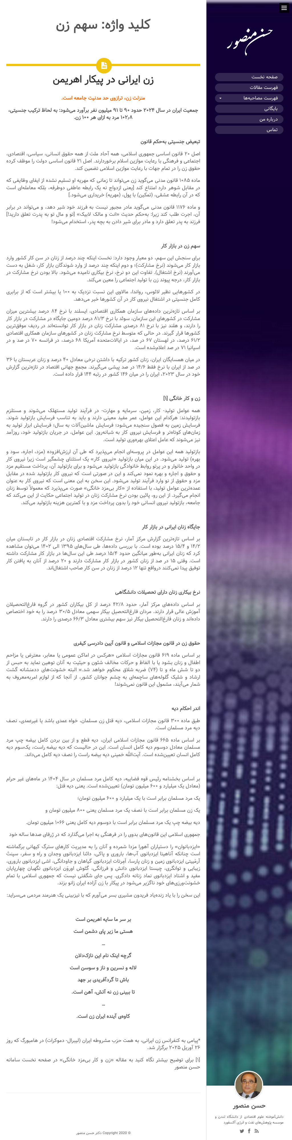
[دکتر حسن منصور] (249, 56)
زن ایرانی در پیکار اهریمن (103, 79)
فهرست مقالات (264, 87)
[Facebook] (249, 1132)
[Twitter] (242, 1132)
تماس (272, 130)
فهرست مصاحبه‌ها (261, 98)
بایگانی (271, 109)
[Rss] (256, 1132)
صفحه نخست (265, 77)
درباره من (268, 119)
